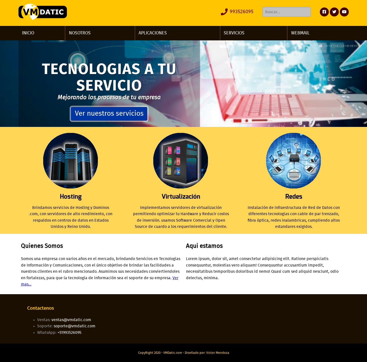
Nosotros (80, 33)
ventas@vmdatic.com (71, 320)
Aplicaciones (153, 33)
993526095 (240, 11)
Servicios (234, 33)
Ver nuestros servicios (109, 113)
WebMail (300, 33)
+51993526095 (69, 333)
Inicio (28, 33)
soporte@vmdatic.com (74, 326)
